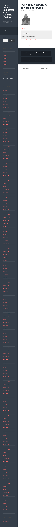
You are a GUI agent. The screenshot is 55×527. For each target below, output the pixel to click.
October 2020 (6, 220)
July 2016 (5, 362)
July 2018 (5, 294)
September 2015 (6, 390)
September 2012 (6, 492)
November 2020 (6, 217)
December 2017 (6, 313)
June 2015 (5, 398)
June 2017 (5, 330)
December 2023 (6, 112)
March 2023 (5, 138)
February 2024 (6, 107)
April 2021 (5, 203)
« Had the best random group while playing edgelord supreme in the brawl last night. (35, 53)
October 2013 (6, 455)
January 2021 (6, 212)
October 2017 (6, 319)
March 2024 (5, 104)
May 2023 (5, 132)
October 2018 (6, 285)
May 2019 (5, 265)
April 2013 (5, 472)
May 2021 (5, 200)
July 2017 (5, 328)
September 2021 (6, 189)
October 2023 (6, 118)
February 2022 (6, 175)
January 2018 (6, 311)
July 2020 (5, 226)
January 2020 (6, 243)
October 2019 (6, 251)
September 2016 (6, 356)
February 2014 (6, 444)
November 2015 (6, 384)
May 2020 (5, 231)
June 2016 (5, 364)
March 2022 (5, 172)
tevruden (31, 10)
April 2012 (5, 506)
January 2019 (6, 277)
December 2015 (6, 381)
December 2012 (6, 483)
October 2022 (6, 152)
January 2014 (6, 447)
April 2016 (5, 370)
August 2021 (5, 192)
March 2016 (5, 373)
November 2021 (6, 183)
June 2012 (5, 500)
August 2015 (5, 393)
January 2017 (6, 345)
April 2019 (5, 268)
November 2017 (6, 316)
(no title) (5, 52)
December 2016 (6, 347)
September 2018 (6, 288)
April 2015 (5, 404)
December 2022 (6, 146)
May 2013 (5, 469)
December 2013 (6, 449)
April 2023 (5, 135)
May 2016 (5, 367)
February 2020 (6, 240)
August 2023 (5, 124)
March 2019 (5, 271)
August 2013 (5, 461)
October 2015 (6, 387)
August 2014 (5, 427)
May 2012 (5, 503)
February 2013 (6, 478)
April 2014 (5, 438)
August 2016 (5, 359)
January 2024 (6, 110)
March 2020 (5, 237)
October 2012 (6, 489)
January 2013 (6, 481)
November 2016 (6, 350)
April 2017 (5, 336)
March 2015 (5, 407)
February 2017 (6, 342)
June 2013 (5, 466)
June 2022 (5, 163)
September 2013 (6, 458)
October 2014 (6, 421)
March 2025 (5, 93)
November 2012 (6, 486)
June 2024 (5, 95)
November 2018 (6, 282)
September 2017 (6, 322)
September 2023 (6, 121)
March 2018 (5, 305)
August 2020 (5, 223)
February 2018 (6, 308)
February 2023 (6, 141)
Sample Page (6, 31)
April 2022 (5, 169)
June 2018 (5, 296)
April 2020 (5, 234)
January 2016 (6, 379)
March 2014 (5, 441)
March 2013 (5, 475)
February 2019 (6, 274)
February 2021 (6, 209)
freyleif (23, 28)
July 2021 (5, 195)
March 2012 (5, 509)
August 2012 (5, 495)
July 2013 (5, 464)
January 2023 (6, 144)
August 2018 (5, 291)
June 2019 (5, 263)
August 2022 (5, 158)
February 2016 (6, 376)
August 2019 (5, 257)
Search (5, 37)
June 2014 (5, 432)
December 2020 (6, 214)
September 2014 (6, 424)
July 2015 (5, 396)
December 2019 (6, 246)
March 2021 (5, 206)
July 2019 (5, 260)
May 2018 (5, 299)
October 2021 (6, 186)
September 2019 (6, 254)
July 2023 (5, 127)
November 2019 (6, 248)
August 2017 (5, 325)
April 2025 (5, 90)
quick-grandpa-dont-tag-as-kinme (29, 40)
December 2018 (6, 280)
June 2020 (5, 229)
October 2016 (6, 353)
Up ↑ (47, 68)
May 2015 (5, 401)
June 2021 (5, 197)
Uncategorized (6, 521)
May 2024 (5, 98)
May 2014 (5, 435)
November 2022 (6, 149)
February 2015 (6, 410)
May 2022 (5, 166)
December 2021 (6, 180)
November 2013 (6, 452)
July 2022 (5, 161)
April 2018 (5, 302)
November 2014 (6, 418)
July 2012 (5, 498)
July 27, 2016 (24, 10)
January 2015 (6, 413)
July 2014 (5, 430)
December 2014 (6, 415)
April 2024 (5, 101)
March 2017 (5, 339)
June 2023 (5, 129)
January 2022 (6, 178)
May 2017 (5, 333)
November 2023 (6, 115)
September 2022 (6, 155)
